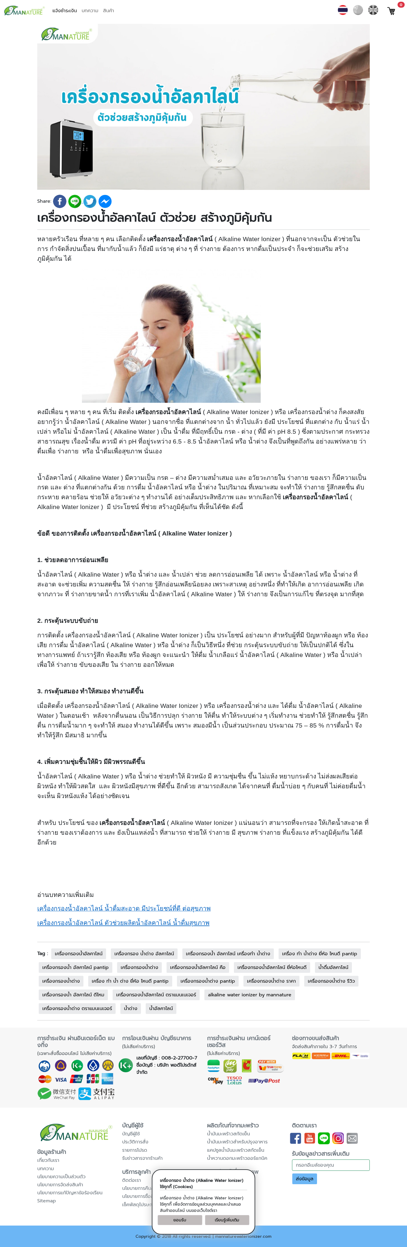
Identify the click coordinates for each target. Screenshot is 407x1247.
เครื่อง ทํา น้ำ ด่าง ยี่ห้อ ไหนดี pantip (130, 981)
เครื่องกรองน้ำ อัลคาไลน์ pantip (75, 967)
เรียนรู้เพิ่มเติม (227, 1220)
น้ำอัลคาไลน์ (161, 1008)
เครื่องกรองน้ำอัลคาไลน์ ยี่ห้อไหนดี (272, 967)
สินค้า (108, 10)
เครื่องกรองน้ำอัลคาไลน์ (78, 953)
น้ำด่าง (130, 1008)
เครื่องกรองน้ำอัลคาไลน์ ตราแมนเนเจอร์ (156, 994)
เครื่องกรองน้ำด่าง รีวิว (331, 981)
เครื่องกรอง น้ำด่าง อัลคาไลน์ (144, 953)
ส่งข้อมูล (304, 1178)
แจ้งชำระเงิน (64, 10)
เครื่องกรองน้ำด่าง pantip (208, 981)
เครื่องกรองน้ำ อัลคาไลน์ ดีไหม (73, 994)
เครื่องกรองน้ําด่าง (61, 981)
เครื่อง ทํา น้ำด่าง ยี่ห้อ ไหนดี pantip (319, 953)
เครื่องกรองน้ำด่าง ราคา (271, 981)
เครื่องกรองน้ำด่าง (139, 967)
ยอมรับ (179, 1220)
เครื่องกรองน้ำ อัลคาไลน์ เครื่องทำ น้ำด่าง (228, 953)
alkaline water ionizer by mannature (249, 994)
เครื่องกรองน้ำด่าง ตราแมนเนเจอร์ (77, 1008)
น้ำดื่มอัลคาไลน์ (333, 967)
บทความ (90, 10)
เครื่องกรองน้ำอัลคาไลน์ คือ (198, 967)
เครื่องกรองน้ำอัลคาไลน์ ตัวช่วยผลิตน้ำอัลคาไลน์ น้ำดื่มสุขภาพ (123, 922)
